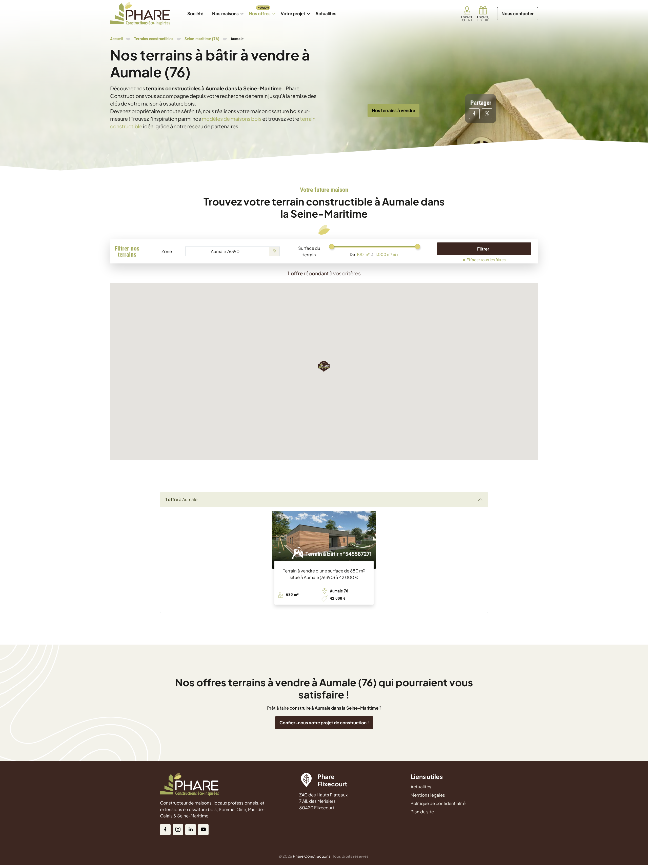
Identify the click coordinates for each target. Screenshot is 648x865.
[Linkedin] (190, 829)
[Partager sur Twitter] (487, 113)
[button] (324, 366)
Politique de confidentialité (438, 803)
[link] (467, 14)
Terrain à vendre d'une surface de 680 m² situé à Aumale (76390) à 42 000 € (324, 574)
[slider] (331, 246)
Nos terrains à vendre (393, 110)
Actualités (327, 11)
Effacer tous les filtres (484, 259)
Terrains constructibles (153, 38)
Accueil (116, 38)
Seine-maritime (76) (202, 38)
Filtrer (483, 249)
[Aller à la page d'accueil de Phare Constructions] (140, 13)
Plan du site (422, 811)
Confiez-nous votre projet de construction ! (324, 722)
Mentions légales (428, 795)
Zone (166, 251)
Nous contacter (517, 13)
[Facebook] (165, 829)
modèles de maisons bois (231, 118)
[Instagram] (178, 829)
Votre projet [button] (293, 13)
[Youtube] (203, 829)
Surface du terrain (309, 251)
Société (195, 13)
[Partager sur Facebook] (474, 113)
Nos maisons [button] (227, 11)
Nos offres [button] (261, 11)
